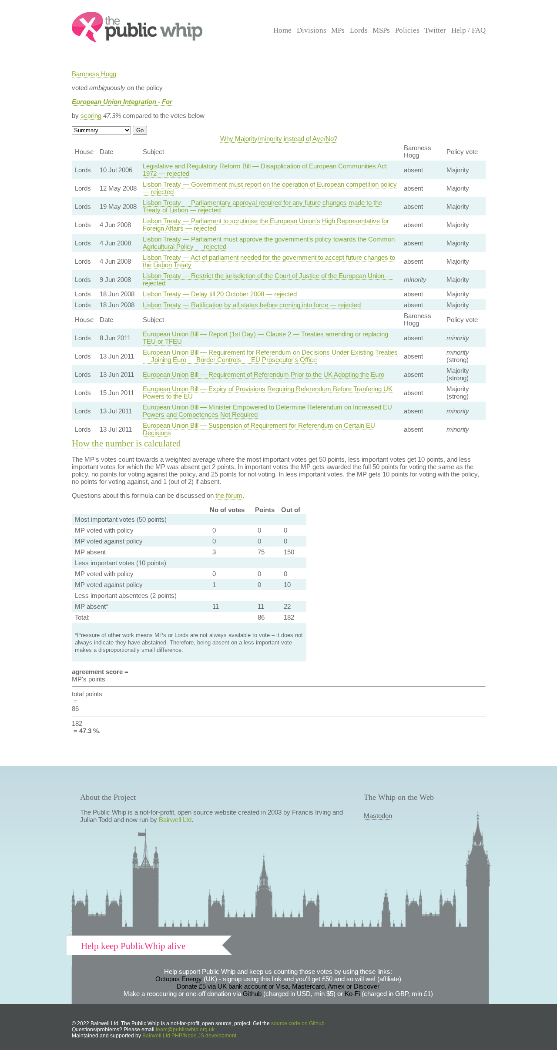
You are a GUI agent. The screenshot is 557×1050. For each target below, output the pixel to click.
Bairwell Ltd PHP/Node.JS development (189, 1036)
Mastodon (378, 815)
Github (252, 993)
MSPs (381, 30)
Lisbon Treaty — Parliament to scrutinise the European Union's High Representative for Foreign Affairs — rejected (266, 224)
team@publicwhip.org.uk (185, 1030)
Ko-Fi (352, 993)
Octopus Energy (178, 979)
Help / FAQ (468, 30)
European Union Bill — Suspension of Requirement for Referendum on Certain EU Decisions (259, 429)
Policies (407, 30)
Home (282, 30)
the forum (228, 495)
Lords (359, 30)
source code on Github (298, 1023)
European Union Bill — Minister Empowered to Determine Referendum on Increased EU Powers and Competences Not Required (267, 410)
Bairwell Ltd (175, 819)
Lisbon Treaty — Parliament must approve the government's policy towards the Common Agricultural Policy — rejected (269, 242)
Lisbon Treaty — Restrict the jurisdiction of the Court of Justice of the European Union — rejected (268, 279)
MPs (338, 30)
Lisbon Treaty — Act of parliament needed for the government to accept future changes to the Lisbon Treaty (269, 261)
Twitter (435, 30)
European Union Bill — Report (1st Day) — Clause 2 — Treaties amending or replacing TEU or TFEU (265, 337)
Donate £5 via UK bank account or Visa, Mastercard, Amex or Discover (278, 986)
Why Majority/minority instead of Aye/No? (278, 138)
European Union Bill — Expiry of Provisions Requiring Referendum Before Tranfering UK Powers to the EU (268, 392)
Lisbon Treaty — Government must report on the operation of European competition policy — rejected (270, 188)
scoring (91, 115)
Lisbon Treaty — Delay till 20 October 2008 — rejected (220, 294)
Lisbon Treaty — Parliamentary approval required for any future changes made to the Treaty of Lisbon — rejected (262, 206)
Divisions (311, 30)
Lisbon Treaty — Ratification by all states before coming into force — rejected (252, 305)
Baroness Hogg (94, 73)
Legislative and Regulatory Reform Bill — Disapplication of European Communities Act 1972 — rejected (265, 169)
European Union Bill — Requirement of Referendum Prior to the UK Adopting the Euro (263, 374)
